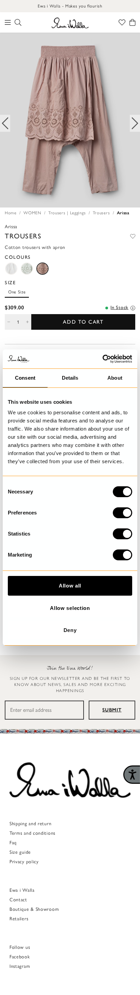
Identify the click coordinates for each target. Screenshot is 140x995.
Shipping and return (30, 824)
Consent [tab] (25, 378)
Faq (13, 843)
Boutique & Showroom (34, 909)
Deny (70, 630)
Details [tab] (70, 378)
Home (11, 212)
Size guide (20, 852)
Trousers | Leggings (67, 212)
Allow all (70, 586)
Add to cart (83, 322)
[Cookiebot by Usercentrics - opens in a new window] (102, 359)
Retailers (19, 919)
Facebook (20, 957)
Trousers (101, 212)
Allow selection (70, 608)
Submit (111, 710)
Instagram (20, 966)
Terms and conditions (32, 833)
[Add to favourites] (132, 236)
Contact (18, 900)
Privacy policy (24, 862)
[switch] (122, 512)
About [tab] (114, 378)
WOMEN (32, 212)
